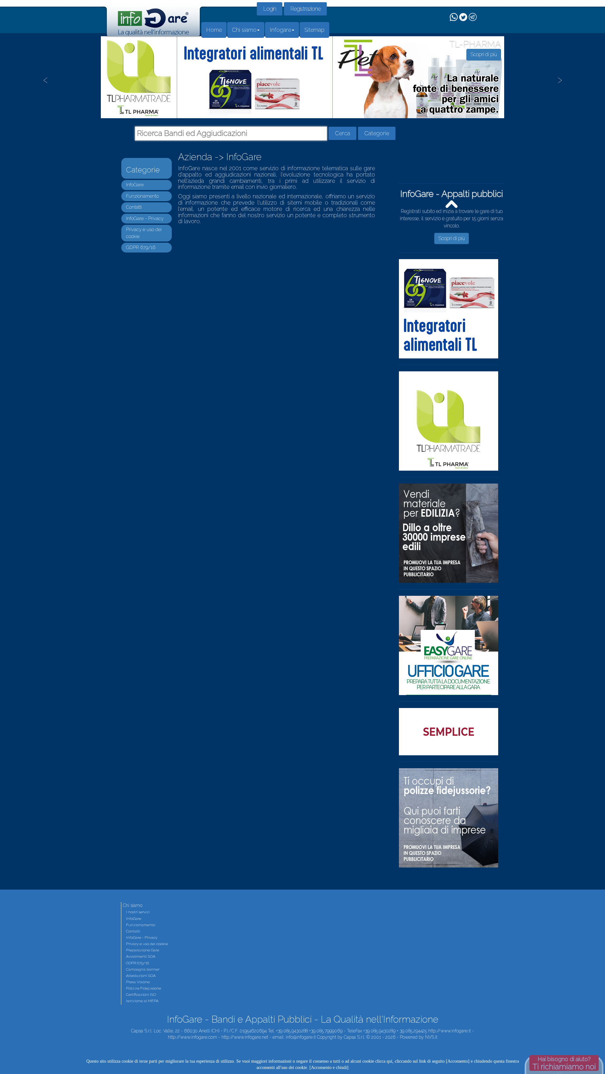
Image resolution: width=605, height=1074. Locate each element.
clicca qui (383, 1061)
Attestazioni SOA (141, 975)
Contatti (134, 207)
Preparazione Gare (142, 950)
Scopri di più (451, 240)
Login (269, 8)
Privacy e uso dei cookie (147, 944)
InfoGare (135, 185)
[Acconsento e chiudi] (329, 1067)
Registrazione (305, 8)
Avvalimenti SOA (140, 956)
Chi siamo (244, 29)
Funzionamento (142, 196)
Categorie (376, 133)
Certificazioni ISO (141, 994)
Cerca (342, 133)
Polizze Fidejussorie (143, 988)
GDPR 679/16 (140, 247)
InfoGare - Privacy (145, 218)
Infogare (280, 29)
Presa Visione (138, 982)
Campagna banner (142, 969)
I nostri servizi (138, 912)
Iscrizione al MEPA (142, 1001)
